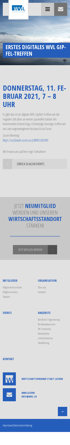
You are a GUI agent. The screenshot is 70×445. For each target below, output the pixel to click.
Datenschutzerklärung (22, 425)
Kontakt (8, 359)
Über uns (42, 287)
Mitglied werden (10, 292)
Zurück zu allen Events (30, 164)
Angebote (44, 313)
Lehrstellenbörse (45, 338)
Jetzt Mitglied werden (30, 250)
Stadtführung (43, 343)
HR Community (44, 329)
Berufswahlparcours (46, 324)
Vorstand (42, 292)
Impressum (8, 425)
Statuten (6, 296)
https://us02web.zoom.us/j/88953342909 (25, 140)
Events (7, 313)
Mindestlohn (43, 333)
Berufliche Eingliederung (49, 319)
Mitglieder (10, 281)
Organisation (47, 281)
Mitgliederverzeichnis (12, 287)
